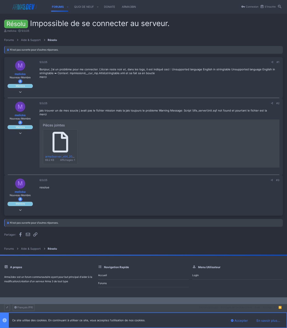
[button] (68, 7)
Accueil (102, 275)
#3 (277, 180)
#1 (277, 62)
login (195, 275)
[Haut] (275, 307)
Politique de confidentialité (236, 307)
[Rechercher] (279, 7)
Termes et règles (208, 307)
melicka (11, 30)
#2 (277, 103)
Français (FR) (25, 307)
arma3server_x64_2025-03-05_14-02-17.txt (73, 156)
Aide (257, 307)
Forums (102, 283)
